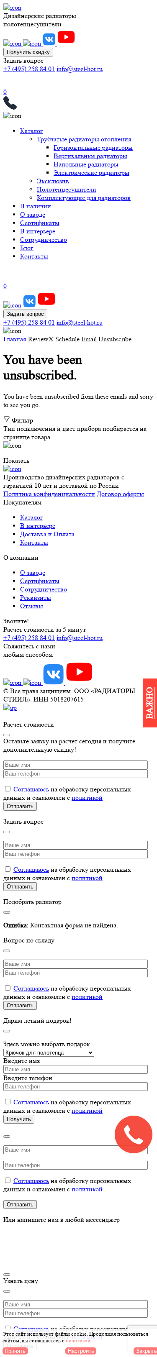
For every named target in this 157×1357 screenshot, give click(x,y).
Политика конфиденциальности (49, 494)
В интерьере (37, 231)
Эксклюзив (53, 181)
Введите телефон (27, 1078)
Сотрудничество (43, 239)
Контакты (34, 256)
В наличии (35, 206)
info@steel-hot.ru (80, 69)
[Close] (6, 735)
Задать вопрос (25, 314)
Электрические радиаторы (91, 173)
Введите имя (21, 1061)
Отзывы (31, 606)
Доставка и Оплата (47, 534)
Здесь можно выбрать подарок (46, 1044)
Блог (26, 248)
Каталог (31, 131)
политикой (87, 797)
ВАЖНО (149, 703)
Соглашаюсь (31, 789)
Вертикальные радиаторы (90, 156)
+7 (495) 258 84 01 (29, 69)
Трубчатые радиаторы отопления (84, 139)
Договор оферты (120, 494)
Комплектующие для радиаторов (84, 198)
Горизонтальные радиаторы (93, 147)
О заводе (32, 214)
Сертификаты (39, 223)
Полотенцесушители (66, 189)
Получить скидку (28, 52)
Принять (15, 1351)
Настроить (81, 1351)
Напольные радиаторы (86, 164)
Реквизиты (35, 598)
